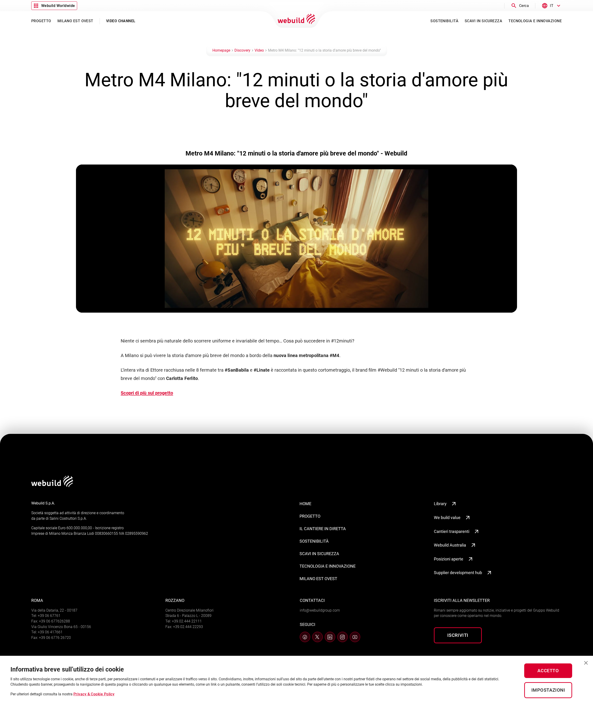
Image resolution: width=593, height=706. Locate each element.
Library (440, 503)
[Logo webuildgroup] (52, 485)
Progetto (310, 516)
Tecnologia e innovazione (328, 566)
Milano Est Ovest (318, 578)
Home (305, 503)
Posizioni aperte (448, 559)
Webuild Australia (450, 545)
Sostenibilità (314, 541)
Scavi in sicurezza (319, 553)
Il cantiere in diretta (323, 528)
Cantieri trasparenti (451, 531)
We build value (447, 517)
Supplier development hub (458, 572)
